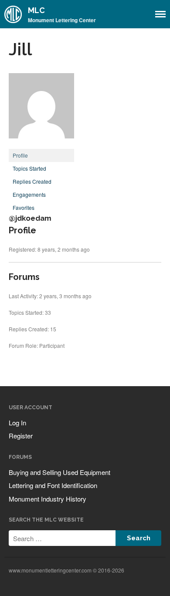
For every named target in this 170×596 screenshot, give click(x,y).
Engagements (29, 194)
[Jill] (41, 144)
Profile (20, 155)
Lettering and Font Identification (53, 485)
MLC (36, 10)
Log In (17, 422)
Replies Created (32, 181)
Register (21, 435)
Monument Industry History (47, 498)
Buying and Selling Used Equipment (59, 472)
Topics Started (29, 168)
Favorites (23, 207)
